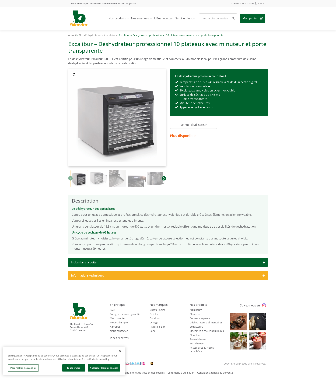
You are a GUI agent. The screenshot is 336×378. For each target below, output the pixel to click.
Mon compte (248, 3)
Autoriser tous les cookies (104, 367)
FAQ (112, 310)
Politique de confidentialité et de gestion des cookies (134, 372)
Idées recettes (163, 18)
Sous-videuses (198, 339)
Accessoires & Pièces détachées (202, 349)
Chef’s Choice (157, 310)
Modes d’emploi (119, 322)
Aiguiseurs (196, 310)
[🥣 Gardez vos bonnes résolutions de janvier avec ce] (238, 321)
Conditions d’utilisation (180, 372)
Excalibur (155, 318)
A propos (115, 326)
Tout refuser (73, 367)
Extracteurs (196, 326)
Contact (235, 3)
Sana (153, 331)
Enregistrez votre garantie (125, 314)
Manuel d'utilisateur (193, 125)
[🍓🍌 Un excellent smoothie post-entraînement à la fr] (257, 340)
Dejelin (154, 314)
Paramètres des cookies (23, 367)
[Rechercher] (233, 18)
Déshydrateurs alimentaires (206, 322)
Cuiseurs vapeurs (200, 318)
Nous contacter (119, 331)
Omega (154, 322)
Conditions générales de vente (215, 372)
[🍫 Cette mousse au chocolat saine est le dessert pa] (238, 340)
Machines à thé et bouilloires (207, 331)
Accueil (72, 35)
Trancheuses (197, 343)
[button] (74, 75)
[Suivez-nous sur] (264, 305)
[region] (64, 361)
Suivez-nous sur (250, 305)
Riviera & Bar (157, 326)
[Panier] (252, 18)
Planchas (195, 335)
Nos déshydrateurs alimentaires (98, 35)
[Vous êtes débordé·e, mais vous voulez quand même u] (257, 321)
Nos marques (140, 18)
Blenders (195, 314)
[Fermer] (120, 351)
